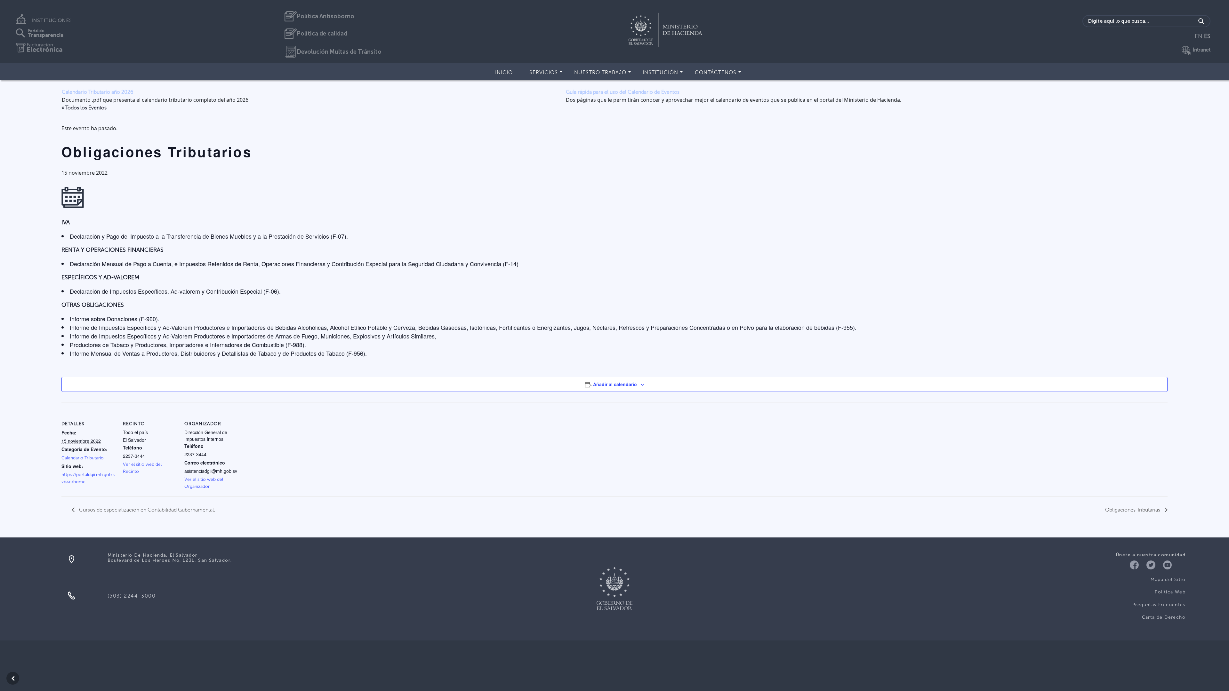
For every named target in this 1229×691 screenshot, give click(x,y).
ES (1207, 36)
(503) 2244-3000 (132, 596)
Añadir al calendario (615, 384)
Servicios (543, 72)
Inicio (504, 72)
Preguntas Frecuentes (1158, 605)
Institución (660, 72)
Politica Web (1170, 592)
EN (1198, 36)
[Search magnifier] (1201, 21)
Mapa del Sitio (1168, 579)
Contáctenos (715, 72)
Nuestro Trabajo (600, 72)
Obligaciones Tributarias (1133, 510)
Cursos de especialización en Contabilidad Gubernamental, (146, 510)
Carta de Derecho (1163, 617)
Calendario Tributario (82, 458)
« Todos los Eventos (84, 108)
